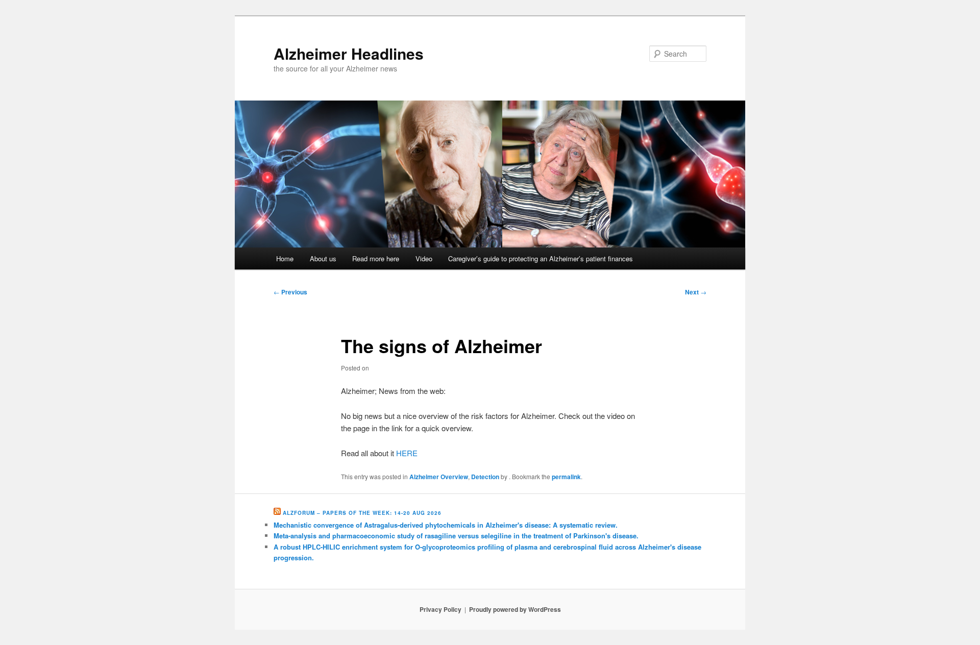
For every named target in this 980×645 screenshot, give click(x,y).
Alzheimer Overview (438, 476)
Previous (290, 291)
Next (695, 291)
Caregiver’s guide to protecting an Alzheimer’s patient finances (540, 258)
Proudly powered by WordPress (515, 609)
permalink (566, 476)
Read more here (375, 258)
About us (323, 258)
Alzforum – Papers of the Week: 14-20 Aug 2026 (362, 512)
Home (284, 258)
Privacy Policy (440, 609)
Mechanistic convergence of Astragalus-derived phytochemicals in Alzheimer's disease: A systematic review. (446, 525)
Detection (485, 476)
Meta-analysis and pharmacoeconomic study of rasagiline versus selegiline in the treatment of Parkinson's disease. (456, 535)
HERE (407, 453)
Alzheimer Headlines (349, 53)
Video (423, 258)
